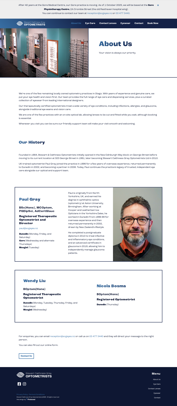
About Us (77, 23)
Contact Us (26, 356)
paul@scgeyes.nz (28, 228)
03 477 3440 (96, 336)
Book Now (152, 23)
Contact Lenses (107, 23)
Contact (138, 23)
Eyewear (125, 23)
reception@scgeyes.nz (99, 13)
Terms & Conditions (37, 394)
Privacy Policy (22, 394)
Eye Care (90, 23)
